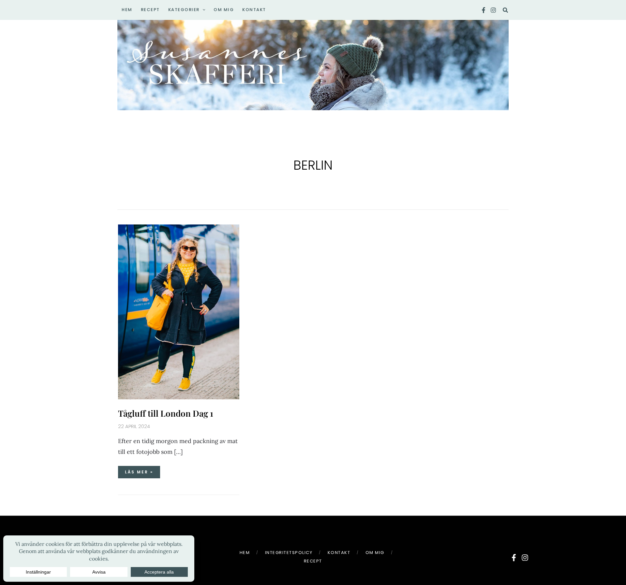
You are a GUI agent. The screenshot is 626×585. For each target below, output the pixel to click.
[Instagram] (493, 10)
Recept (313, 561)
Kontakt (339, 552)
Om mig (374, 552)
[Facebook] (483, 10)
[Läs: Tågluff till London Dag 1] (178, 311)
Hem (245, 552)
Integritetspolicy (289, 552)
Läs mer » (139, 470)
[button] (202, 10)
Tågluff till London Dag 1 (165, 413)
